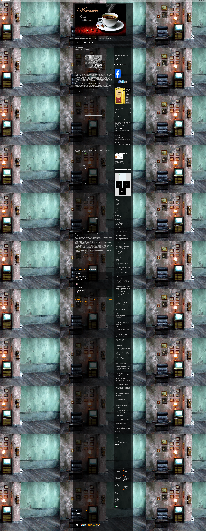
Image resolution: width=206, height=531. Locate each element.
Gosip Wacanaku (124, 109)
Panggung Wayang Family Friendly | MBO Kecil (122, 122)
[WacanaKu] (118, 77)
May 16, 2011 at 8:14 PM (82, 287)
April (117, 430)
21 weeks (125, 487)
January (118, 434)
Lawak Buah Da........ (119, 227)
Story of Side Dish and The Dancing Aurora (117, 494)
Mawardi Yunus (117, 482)
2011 (116, 211)
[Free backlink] (83, 524)
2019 (116, 200)
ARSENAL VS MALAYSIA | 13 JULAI (122, 280)
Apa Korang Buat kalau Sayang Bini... (122, 422)
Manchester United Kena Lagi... (121, 239)
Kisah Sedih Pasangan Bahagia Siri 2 (122, 405)
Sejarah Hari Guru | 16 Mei (120, 357)
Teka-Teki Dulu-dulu (119, 259)
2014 (116, 207)
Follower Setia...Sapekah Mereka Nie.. (122, 383)
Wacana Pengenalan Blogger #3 (121, 423)
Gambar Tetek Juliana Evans (119, 137)
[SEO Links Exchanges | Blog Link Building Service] (78, 524)
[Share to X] (93, 269)
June (117, 220)
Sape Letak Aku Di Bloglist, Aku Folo (122, 238)
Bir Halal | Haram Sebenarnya (120, 242)
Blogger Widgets (120, 441)
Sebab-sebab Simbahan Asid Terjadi (121, 373)
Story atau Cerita (120, 112)
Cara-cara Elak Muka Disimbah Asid (121, 308)
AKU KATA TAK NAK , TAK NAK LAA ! (122, 228)
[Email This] (91, 269)
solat (115, 116)
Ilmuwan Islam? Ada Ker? (120, 269)
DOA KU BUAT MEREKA (120, 234)
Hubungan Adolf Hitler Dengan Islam (121, 349)
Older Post (110, 299)
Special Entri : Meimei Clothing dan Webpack (123, 348)
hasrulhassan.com (118, 476)
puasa (121, 115)
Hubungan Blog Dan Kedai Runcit (121, 231)
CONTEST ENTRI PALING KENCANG (122, 358)
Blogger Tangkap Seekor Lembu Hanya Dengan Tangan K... (122, 313)
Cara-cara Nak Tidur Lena (120, 285)
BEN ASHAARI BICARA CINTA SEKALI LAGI (123, 352)
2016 (116, 204)
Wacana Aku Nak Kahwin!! (120, 381)
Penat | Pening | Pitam (119, 223)
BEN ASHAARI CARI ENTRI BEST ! (121, 150)
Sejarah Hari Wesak (119, 345)
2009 (116, 437)
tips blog (118, 116)
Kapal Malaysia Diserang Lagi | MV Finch (122, 344)
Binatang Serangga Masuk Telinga (120, 164)
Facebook (91, 42)
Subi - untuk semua (126, 478)
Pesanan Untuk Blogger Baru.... (121, 399)
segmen (124, 115)
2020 (116, 199)
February (118, 432)
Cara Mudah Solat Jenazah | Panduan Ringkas (122, 121)
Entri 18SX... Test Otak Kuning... (121, 395)
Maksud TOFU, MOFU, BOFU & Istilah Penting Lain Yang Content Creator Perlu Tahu (117, 485)
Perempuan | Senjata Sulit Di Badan (121, 328)
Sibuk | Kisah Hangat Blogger (120, 309)
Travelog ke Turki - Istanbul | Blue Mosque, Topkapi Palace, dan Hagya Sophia (122, 54)
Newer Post (77, 299)
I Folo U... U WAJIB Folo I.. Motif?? (121, 392)
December (118, 212)
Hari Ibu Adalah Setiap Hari (120, 418)
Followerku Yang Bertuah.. (120, 370)
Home (77, 42)
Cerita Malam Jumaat (119, 264)
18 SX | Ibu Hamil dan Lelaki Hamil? (121, 260)
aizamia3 (125, 471)
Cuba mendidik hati (118, 162)
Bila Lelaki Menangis (119, 251)
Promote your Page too (118, 78)
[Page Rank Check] (116, 506)
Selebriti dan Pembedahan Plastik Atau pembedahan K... (122, 407)
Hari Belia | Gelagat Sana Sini (120, 243)
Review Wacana (127, 111)
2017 (116, 203)
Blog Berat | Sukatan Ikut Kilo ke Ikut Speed (123, 232)
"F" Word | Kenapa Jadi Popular (121, 340)
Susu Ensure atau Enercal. (119, 161)
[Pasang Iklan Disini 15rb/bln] (119, 187)
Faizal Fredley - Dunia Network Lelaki (117, 491)
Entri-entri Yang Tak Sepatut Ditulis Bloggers (123, 293)
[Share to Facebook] (94, 269)
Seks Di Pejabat (118, 266)
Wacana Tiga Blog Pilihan (120, 409)
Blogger (116, 108)
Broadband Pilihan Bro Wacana (121, 235)
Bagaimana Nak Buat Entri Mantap (121, 294)
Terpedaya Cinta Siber (119, 324)
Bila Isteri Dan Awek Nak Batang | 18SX (122, 329)
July (117, 219)
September (118, 216)
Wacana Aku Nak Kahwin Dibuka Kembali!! (123, 380)
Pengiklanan (83, 42)
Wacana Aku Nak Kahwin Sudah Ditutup (122, 362)
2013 (116, 208)
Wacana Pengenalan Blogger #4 (121, 416)
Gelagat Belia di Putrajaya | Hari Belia (122, 245)
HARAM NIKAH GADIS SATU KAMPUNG (122, 263)
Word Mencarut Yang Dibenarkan (121, 339)
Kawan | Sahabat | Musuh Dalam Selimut (122, 248)
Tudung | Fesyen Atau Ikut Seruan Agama (122, 336)
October (118, 215)
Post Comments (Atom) (83, 301)
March (118, 431)
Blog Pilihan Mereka (119, 400)
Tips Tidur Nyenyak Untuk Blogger (121, 283)
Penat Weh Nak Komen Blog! (120, 420)
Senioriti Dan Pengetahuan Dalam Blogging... (123, 388)
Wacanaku (116, 498)
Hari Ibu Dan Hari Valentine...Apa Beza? (122, 419)
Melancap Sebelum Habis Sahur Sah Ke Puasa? (122, 147)
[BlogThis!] (92, 269)
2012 (116, 210)
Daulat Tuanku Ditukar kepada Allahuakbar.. (123, 387)
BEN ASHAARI (117, 471)
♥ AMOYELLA (80, 290)
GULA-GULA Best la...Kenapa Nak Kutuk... (123, 384)
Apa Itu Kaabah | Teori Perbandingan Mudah (123, 304)
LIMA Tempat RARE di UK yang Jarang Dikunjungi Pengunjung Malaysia (121, 56)
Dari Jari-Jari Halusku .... (126, 477)
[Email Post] (89, 269)
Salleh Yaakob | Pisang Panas (121, 224)
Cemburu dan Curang (119, 427)
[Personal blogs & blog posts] (83, 525)
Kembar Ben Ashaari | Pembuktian (121, 272)
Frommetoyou (126, 486)
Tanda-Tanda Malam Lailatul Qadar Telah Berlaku (118, 478)
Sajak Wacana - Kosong (120, 415)
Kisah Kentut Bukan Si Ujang (120, 230)
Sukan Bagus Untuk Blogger (120, 404)
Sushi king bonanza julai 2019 (120, 163)
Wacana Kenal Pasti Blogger (120, 315)
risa (79, 282)
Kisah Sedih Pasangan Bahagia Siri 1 (122, 412)
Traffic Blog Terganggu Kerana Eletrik (122, 363)
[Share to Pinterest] (95, 269)
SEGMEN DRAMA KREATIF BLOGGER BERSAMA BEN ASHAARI (122, 291)
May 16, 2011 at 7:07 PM (82, 279)
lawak (125, 114)
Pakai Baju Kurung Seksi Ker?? (121, 318)
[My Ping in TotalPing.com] (78, 525)
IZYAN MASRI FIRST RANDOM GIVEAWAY (123, 428)
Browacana (117, 59)
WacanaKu (116, 68)
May (117, 222)
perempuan (116, 115)
